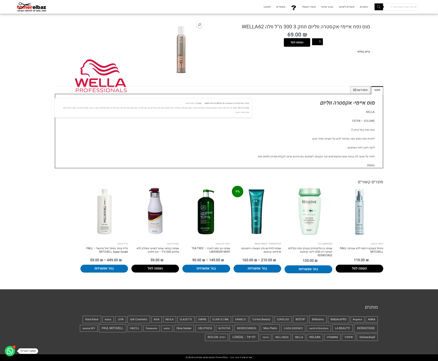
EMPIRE (202, 319)
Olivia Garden (183, 328)
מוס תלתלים (104, 107)
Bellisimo (318, 319)
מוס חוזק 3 (169, 107)
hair (235, 107)
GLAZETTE (186, 319)
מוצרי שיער (94, 107)
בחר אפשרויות (308, 269)
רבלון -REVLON (216, 337)
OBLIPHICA (205, 328)
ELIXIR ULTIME (220, 319)
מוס (190, 107)
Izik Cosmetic (138, 319)
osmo (167, 328)
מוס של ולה (114, 107)
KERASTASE (366, 328)
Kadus (108, 319)
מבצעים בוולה (211, 107)
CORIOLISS (283, 319)
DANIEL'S (240, 319)
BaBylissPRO (338, 319)
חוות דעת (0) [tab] (360, 90)
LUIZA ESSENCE (293, 328)
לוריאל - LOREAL (243, 337)
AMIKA (371, 319)
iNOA (156, 319)
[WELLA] (100, 76)
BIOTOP (300, 319)
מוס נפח (134, 107)
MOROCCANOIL (247, 328)
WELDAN (314, 337)
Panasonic (151, 328)
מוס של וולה (125, 107)
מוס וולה (184, 107)
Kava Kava (91, 319)
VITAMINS (332, 337)
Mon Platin (270, 328)
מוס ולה (177, 107)
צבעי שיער (327, 7)
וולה (219, 107)
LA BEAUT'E (342, 328)
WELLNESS (282, 337)
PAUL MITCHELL (112, 328)
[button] (199, 25)
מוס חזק (161, 107)
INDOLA (169, 319)
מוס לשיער (189, 103)
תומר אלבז (71, 107)
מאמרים (280, 7)
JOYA (121, 319)
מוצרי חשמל (309, 7)
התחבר (267, 7)
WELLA (241, 107)
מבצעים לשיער (199, 107)
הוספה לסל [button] (359, 268)
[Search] (379, 6)
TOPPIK (348, 337)
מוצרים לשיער (346, 7)
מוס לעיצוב (152, 107)
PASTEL (134, 328)
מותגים (364, 7)
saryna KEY (88, 328)
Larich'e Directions (318, 328)
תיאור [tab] (377, 90)
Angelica (357, 319)
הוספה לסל (297, 42)
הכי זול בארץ (227, 107)
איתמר (265, 337)
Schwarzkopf (367, 337)
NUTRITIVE (224, 328)
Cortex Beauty (261, 319)
